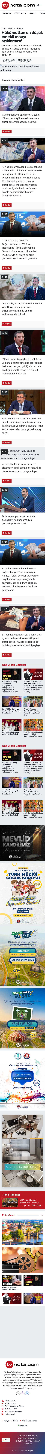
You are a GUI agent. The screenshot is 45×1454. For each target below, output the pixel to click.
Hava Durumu (10, 1401)
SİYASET (33, 13)
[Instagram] (22, 1393)
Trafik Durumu (10, 1403)
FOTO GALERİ (20, 13)
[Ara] (38, 5)
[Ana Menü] (41, 5)
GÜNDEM (6, 13)
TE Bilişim (29, 1451)
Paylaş (8, 131)
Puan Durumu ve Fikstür (14, 1406)
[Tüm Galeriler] (42, 1215)
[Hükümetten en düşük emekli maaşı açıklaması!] (22, 68)
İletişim (15, 1421)
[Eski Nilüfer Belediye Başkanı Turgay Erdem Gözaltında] (33, 1298)
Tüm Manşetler (11, 1409)
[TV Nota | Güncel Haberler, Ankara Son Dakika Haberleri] (18, 5)
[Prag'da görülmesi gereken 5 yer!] (22, 1232)
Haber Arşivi (10, 1414)
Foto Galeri (7, 28)
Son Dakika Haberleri (13, 1411)
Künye (6, 1421)
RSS (7, 1440)
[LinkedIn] (27, 1393)
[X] (18, 1393)
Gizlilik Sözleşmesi (29, 1421)
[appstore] (22, 1426)
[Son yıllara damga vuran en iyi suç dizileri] (22, 1260)
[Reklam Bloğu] (22, 843)
